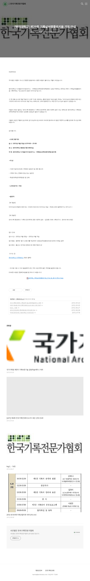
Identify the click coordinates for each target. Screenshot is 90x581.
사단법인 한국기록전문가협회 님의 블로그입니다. (25, 534)
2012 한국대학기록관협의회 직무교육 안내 (22, 310)
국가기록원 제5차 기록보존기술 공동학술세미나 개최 (25, 303)
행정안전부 (39, 570)
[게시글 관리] (19, 290)
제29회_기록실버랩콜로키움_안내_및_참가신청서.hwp (45, 278)
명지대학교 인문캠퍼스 (16, 257)
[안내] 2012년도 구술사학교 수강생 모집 (22, 312)
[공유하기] (17, 290)
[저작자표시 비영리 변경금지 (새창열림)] (35, 290)
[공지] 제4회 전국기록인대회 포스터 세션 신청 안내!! (25, 305)
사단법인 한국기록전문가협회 (22, 530)
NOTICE (12, 299)
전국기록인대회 (49, 570)
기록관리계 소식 (20, 299)
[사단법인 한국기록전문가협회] (42, 4)
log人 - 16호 (13, 307)
